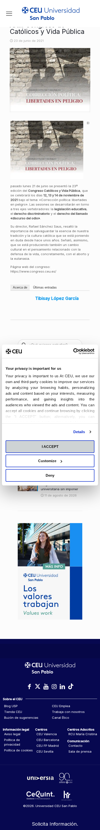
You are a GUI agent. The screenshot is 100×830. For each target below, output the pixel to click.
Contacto (75, 746)
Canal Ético (60, 717)
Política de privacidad (12, 742)
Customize (47, 461)
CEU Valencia (46, 734)
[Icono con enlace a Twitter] (38, 686)
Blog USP (11, 706)
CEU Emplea (61, 706)
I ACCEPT (50, 446)
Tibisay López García (57, 298)
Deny (50, 475)
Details (79, 432)
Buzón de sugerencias (21, 717)
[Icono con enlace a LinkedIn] (62, 686)
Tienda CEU (13, 712)
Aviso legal (12, 734)
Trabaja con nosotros (68, 712)
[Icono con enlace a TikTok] (71, 686)
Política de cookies (18, 750)
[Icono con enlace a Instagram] (54, 686)
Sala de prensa (80, 751)
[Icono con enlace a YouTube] (46, 686)
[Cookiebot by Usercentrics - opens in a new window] (73, 351)
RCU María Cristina (82, 734)
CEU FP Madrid (47, 746)
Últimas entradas (45, 287)
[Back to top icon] (90, 805)
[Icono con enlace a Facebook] (29, 686)
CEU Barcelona (47, 740)
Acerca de (20, 287)
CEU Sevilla (44, 751)
